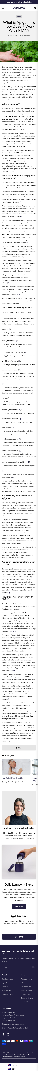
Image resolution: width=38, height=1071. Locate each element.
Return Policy (26, 987)
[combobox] (19, 1065)
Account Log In (26, 979)
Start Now (19, 906)
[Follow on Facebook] (3, 1034)
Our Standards (7, 979)
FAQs (23, 983)
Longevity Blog (7, 994)
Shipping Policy (26, 990)
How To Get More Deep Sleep (13, 778)
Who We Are (6, 990)
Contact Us (25, 1002)
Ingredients (6, 983)
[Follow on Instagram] (8, 1034)
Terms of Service (27, 998)
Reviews (5, 987)
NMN (19, 16)
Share (20, 748)
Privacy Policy (26, 994)
